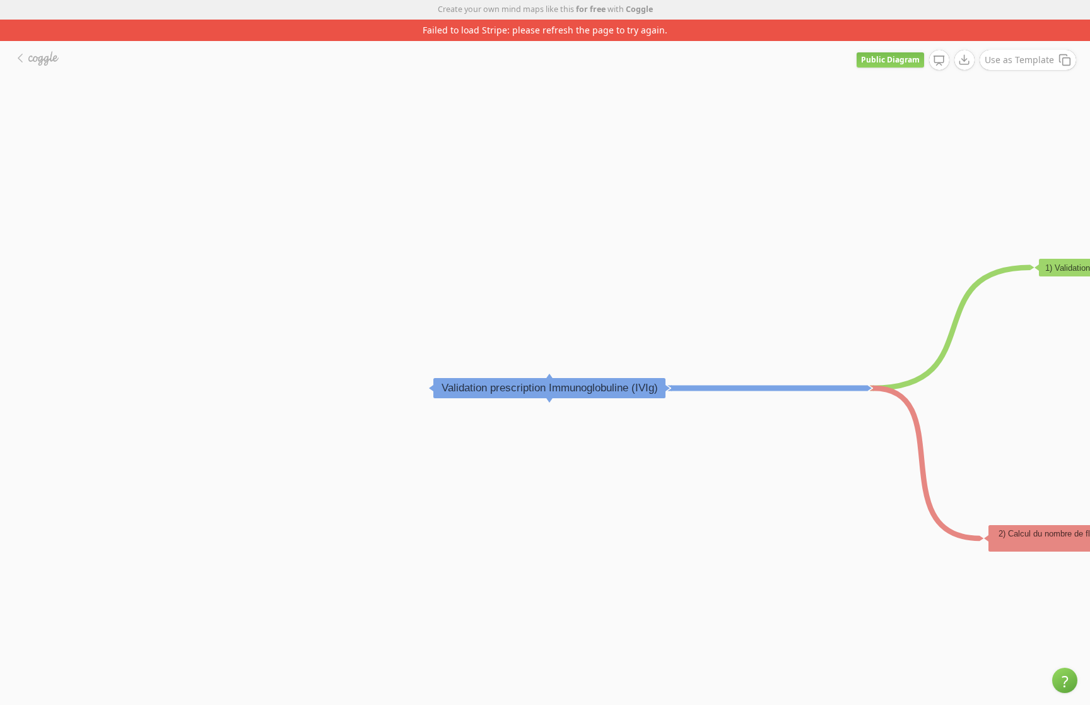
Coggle (639, 9)
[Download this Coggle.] (964, 60)
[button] (1064, 680)
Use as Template (1019, 60)
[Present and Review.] (939, 60)
